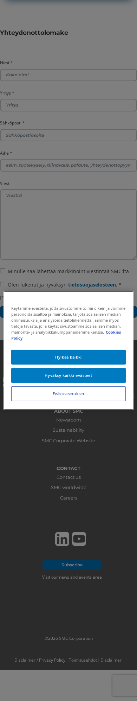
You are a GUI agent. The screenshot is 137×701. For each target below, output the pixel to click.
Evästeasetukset (69, 393)
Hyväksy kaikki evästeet (68, 375)
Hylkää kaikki (68, 357)
